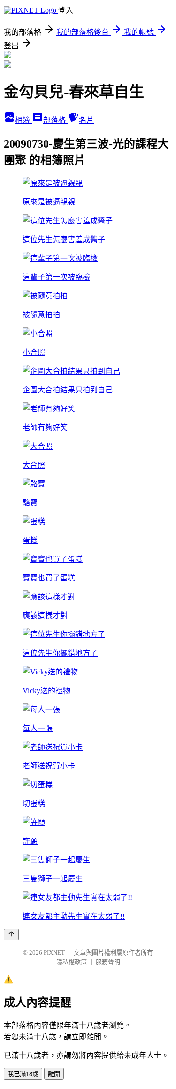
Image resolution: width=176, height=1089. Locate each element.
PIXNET (54, 952)
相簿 (23, 120)
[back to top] (11, 934)
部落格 (55, 120)
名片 (86, 120)
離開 (54, 1074)
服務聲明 (108, 961)
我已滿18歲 (23, 1074)
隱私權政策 (71, 961)
